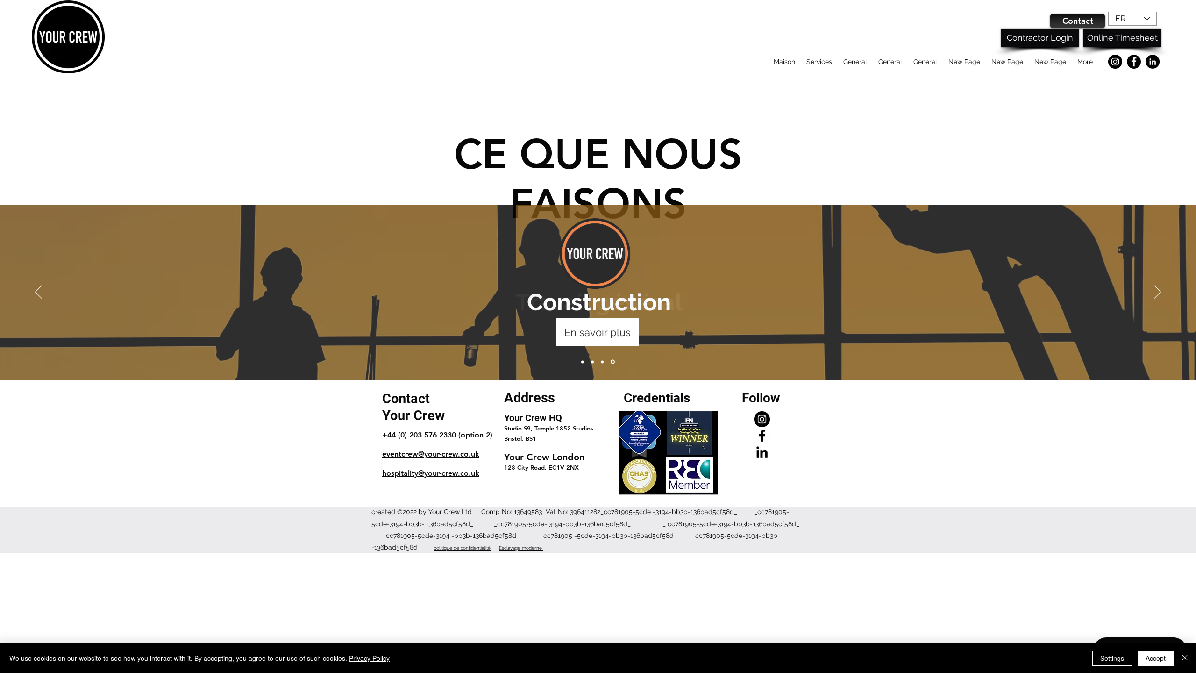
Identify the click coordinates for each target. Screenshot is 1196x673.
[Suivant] (1157, 292)
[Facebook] (1134, 62)
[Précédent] (38, 292)
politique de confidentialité (462, 548)
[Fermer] (1184, 658)
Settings (1112, 658)
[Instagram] (1115, 62)
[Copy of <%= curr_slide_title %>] (602, 361)
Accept (1156, 658)
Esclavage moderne (521, 548)
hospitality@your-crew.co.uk (430, 473)
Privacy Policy (369, 658)
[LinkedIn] (1153, 62)
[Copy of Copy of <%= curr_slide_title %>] (613, 362)
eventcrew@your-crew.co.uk (430, 454)
